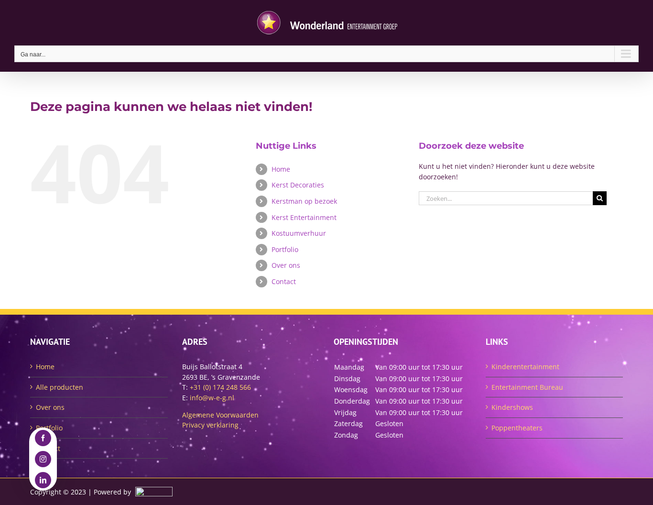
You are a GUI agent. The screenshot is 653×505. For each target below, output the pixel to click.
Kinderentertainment (525, 366)
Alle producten (59, 387)
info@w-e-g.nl (212, 397)
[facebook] (43, 438)
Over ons (286, 265)
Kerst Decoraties (298, 184)
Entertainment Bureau (527, 387)
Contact (284, 281)
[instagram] (43, 459)
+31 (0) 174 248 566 (220, 387)
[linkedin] (43, 480)
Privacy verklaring (210, 424)
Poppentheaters (517, 427)
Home (281, 169)
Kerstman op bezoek (304, 201)
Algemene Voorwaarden (220, 414)
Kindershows (512, 407)
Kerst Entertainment (304, 217)
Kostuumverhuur (299, 233)
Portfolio (285, 249)
